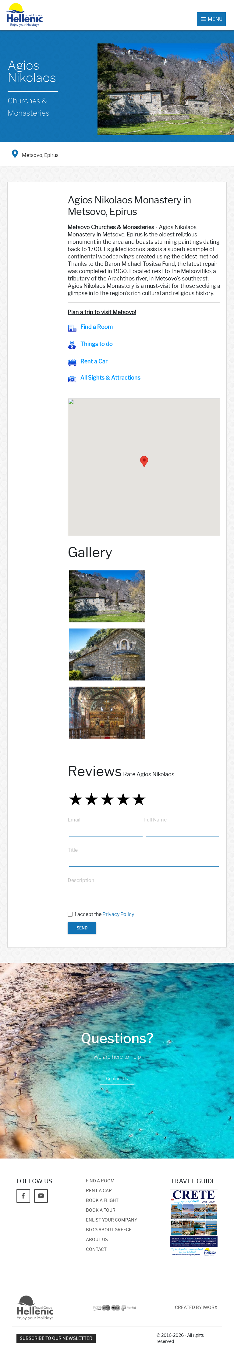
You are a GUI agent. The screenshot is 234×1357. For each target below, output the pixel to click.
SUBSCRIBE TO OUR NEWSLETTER (56, 1338)
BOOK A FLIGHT (102, 1200)
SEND (81, 927)
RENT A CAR (99, 1190)
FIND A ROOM (100, 1181)
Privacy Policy (118, 914)
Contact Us (117, 1078)
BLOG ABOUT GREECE (109, 1230)
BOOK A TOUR (100, 1210)
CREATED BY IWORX (196, 1307)
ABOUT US (97, 1239)
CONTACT (96, 1249)
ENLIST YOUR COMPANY (111, 1220)
